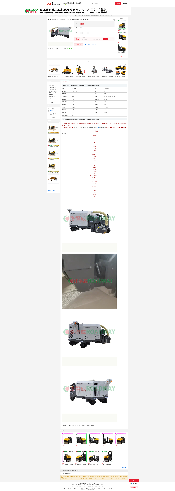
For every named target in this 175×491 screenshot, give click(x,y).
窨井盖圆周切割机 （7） (53, 91)
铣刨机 (63, 473)
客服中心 (75, 488)
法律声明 (99, 488)
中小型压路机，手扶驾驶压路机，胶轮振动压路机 (124, 76)
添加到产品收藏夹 (51, 190)
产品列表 (79, 15)
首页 (76, 15)
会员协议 (93, 488)
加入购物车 (87, 44)
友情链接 (110, 488)
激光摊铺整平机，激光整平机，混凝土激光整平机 (57, 146)
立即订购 (94, 44)
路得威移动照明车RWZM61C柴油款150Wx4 (96, 76)
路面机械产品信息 (83, 483)
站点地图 (81, 488)
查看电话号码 (52, 110)
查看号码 (105, 39)
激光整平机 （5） (52, 84)
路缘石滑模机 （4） (52, 89)
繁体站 (105, 488)
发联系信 (79, 44)
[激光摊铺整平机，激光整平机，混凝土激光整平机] (53, 140)
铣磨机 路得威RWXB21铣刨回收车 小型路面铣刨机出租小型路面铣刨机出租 (89, 484)
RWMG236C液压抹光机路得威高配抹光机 (69, 76)
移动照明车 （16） (52, 94)
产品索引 (49, 189)
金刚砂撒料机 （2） (52, 87)
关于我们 (63, 488)
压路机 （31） (51, 85)
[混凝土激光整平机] (53, 153)
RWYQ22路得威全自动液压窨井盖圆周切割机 (83, 76)
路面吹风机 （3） (52, 96)
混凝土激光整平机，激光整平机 (53, 172)
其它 (83, 15)
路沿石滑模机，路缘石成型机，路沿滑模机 (55, 185)
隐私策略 (87, 488)
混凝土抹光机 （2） (52, 92)
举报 (57, 48)
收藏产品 (51, 48)
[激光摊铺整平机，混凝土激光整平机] (53, 127)
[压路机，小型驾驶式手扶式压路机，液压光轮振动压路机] (122, 48)
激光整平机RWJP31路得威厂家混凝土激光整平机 (110, 76)
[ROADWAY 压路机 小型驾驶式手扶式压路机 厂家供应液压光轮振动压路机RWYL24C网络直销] (122, 36)
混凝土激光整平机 (51, 159)
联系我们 (69, 488)
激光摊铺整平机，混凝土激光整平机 (54, 134)
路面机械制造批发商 (91, 483)
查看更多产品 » (124, 467)
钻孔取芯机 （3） (52, 100)
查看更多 (53, 102)
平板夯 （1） (51, 98)
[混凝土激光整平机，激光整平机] (53, 166)
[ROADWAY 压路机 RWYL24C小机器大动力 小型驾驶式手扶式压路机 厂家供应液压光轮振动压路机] (122, 24)
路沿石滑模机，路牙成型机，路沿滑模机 (55, 76)
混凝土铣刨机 (68, 473)
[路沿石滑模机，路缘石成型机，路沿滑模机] (53, 178)
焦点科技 (89, 489)
